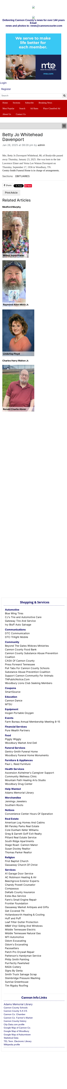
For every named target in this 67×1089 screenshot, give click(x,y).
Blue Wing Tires (14, 613)
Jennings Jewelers (16, 801)
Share (8, 185)
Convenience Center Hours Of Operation (29, 813)
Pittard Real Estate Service (20, 837)
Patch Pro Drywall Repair (19, 951)
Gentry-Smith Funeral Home (21, 751)
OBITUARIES (22, 176)
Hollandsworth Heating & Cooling (25, 914)
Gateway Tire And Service (20, 620)
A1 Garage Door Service (19, 873)
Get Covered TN (14, 910)
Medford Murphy (11, 207)
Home (5, 103)
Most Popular (8, 108)
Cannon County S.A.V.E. (16, 1011)
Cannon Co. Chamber (14, 1014)
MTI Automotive (14, 937)
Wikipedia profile (12, 1044)
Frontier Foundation (16, 903)
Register (6, 89)
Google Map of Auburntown (17, 1034)
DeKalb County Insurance (20, 892)
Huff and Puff (13, 918)
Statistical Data (11, 1038)
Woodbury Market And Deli (21, 742)
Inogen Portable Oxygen (19, 712)
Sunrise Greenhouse (16, 981)
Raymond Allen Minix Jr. (16, 304)
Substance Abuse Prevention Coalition (27, 671)
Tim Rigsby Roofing (16, 985)
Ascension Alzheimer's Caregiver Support (29, 772)
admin (41, 145)
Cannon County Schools (16, 1007)
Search (22, 108)
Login (3, 82)
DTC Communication (17, 633)
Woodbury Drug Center (18, 783)
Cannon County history (15, 1021)
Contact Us (21, 114)
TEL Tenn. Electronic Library (17, 1041)
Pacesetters (12, 948)
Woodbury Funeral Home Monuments (27, 755)
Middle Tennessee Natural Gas (23, 933)
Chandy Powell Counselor (20, 884)
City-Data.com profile (14, 1024)
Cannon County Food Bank (21, 649)
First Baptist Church (16, 861)
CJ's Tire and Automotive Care (23, 617)
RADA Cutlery (13, 966)
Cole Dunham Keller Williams (21, 829)
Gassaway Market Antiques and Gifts (27, 907)
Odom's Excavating (16, 944)
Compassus (12, 888)
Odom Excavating (15, 940)
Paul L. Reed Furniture (18, 764)
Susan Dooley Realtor (17, 848)
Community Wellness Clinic (21, 776)
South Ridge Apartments (19, 841)
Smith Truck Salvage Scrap (21, 974)
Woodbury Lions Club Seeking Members (28, 683)
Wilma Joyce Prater (13, 255)
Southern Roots (14, 805)
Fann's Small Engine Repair (21, 899)
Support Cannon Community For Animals (29, 675)
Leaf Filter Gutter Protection (21, 922)
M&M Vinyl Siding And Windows (24, 925)
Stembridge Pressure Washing (22, 978)
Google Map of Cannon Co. (17, 1027)
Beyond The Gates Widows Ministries (27, 645)
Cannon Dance (13, 700)
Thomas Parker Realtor (18, 852)
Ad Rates (34, 108)
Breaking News (45, 103)
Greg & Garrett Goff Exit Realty (23, 833)
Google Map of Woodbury (16, 1031)
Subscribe (29, 103)
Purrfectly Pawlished (17, 963)
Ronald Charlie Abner (14, 409)
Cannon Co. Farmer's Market (18, 1017)
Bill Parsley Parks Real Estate (22, 826)
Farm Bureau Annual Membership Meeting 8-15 (32, 721)
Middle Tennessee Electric (20, 929)
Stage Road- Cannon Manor (21, 844)
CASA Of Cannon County (20, 660)
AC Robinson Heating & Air (20, 877)
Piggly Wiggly (13, 739)
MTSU (8, 704)
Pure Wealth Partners (17, 730)
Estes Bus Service (15, 895)
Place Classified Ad (51, 108)
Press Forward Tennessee (20, 664)
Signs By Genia (14, 970)
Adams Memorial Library (19, 792)
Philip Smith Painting (17, 959)
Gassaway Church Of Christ (21, 864)
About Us (6, 114)
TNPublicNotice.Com (17, 679)
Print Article (11, 192)
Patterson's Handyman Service (23, 955)
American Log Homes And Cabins (25, 822)
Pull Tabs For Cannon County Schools (27, 668)
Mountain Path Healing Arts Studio (25, 780)
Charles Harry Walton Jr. (15, 360)
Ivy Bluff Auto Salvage (18, 624)
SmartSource (12, 691)
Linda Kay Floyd (11, 353)
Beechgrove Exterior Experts (22, 881)
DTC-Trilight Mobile (16, 637)
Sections (16, 103)
